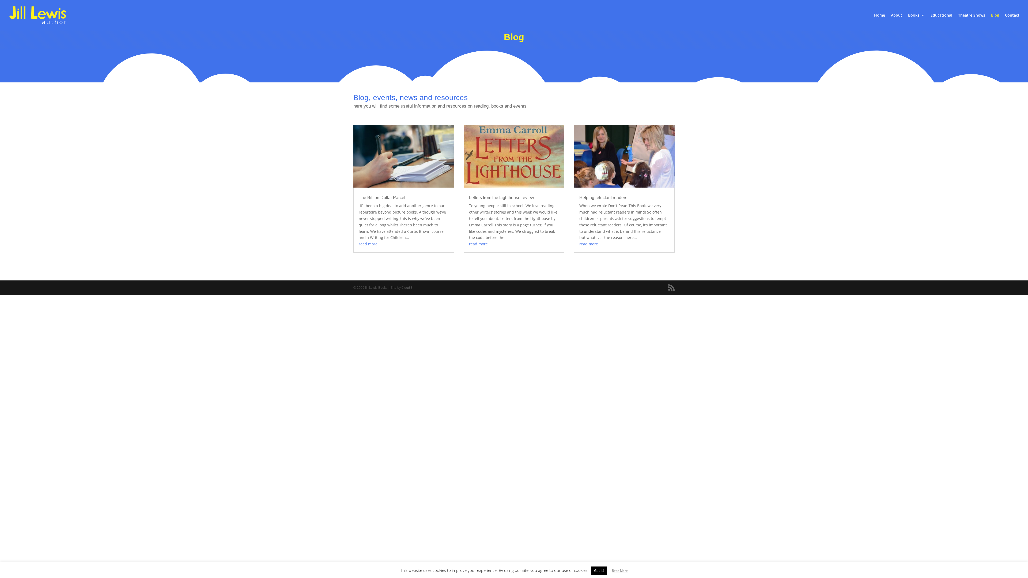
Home (879, 15)
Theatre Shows (971, 15)
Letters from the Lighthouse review (501, 197)
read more (368, 243)
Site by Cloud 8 (402, 287)
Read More (620, 570)
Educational (941, 15)
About (896, 15)
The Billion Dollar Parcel (382, 197)
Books (913, 15)
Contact (1012, 15)
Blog (995, 15)
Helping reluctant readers (603, 197)
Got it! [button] (599, 570)
